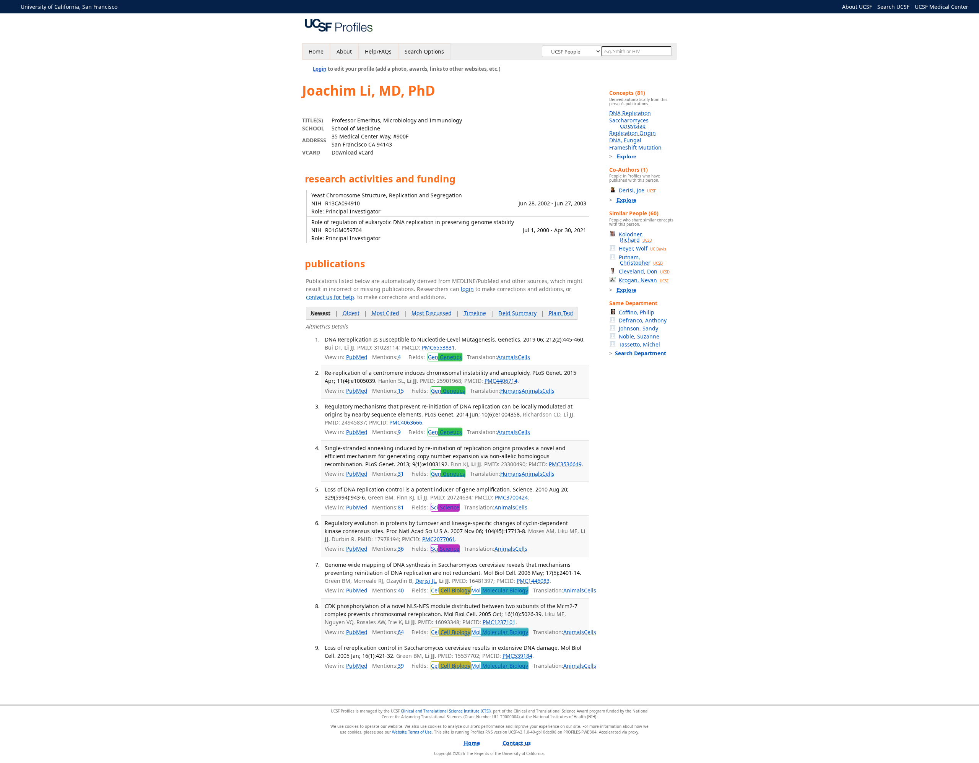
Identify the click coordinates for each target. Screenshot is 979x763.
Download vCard (353, 152)
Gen (445, 357)
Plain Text (561, 313)
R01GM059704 (343, 230)
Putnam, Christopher (641, 260)
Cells (524, 357)
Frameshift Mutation (635, 147)
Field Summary (517, 313)
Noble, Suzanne (639, 336)
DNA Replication (630, 113)
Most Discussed (431, 313)
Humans (511, 390)
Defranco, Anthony (643, 320)
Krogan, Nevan (643, 280)
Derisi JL (425, 580)
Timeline (475, 313)
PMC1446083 (533, 580)
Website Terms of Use (412, 732)
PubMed (357, 357)
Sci (445, 507)
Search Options (424, 51)
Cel (450, 590)
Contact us (517, 743)
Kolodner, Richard (635, 237)
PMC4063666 (405, 422)
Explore (626, 156)
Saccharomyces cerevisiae (629, 123)
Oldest (351, 313)
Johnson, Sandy (638, 328)
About (344, 51)
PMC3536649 (565, 464)
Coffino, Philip (636, 312)
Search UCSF (893, 6)
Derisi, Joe (637, 190)
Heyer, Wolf (642, 248)
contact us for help (330, 297)
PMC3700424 (511, 497)
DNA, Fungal (625, 140)
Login (320, 68)
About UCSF (857, 6)
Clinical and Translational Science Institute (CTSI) (446, 711)
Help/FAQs (378, 51)
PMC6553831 (438, 347)
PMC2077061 (438, 539)
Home (316, 51)
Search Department (640, 353)
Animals (507, 357)
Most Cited (385, 313)
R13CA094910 (342, 203)
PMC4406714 (501, 380)
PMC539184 (517, 655)
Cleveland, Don (644, 271)
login (467, 289)
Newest (320, 313)
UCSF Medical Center (941, 6)
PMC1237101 (499, 622)
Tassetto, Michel (639, 344)
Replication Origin (632, 133)
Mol (499, 590)
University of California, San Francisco (69, 6)
